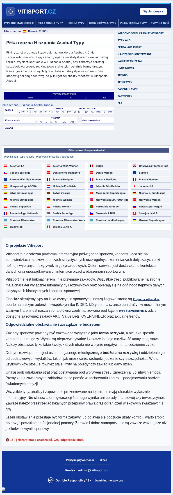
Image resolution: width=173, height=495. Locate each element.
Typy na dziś (160, 23)
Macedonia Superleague (111, 193)
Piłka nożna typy (50, 23)
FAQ (120, 103)
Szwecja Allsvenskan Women (69, 220)
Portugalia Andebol (107, 206)
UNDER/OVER (126, 68)
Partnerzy (125, 96)
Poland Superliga (20, 206)
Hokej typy (76, 23)
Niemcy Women (62, 199)
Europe (143, 172)
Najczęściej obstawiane (135, 54)
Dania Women (104, 172)
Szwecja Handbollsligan (110, 220)
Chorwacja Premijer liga (153, 165)
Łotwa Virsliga (61, 193)
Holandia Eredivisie (64, 186)
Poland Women (62, 206)
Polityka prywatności (80, 460)
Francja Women (148, 179)
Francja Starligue (106, 179)
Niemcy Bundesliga (21, 199)
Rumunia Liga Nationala (24, 213)
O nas (103, 460)
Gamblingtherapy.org (109, 480)
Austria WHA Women (65, 165)
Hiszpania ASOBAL (37, 31)
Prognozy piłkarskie (146, 299)
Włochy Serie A (62, 226)
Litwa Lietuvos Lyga (21, 193)
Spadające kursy (130, 47)
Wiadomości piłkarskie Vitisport (141, 33)
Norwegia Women (150, 199)
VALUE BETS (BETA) (130, 61)
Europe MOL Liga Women (25, 179)
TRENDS (122, 75)
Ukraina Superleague (152, 220)
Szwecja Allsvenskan (22, 220)
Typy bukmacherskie (19, 23)
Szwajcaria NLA (148, 213)
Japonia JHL (146, 186)
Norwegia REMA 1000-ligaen (112, 199)
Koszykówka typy (102, 23)
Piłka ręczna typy (133, 23)
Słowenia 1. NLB (105, 213)
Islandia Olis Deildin (108, 186)
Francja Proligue (63, 179)
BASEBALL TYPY (128, 89)
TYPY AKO (124, 40)
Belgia (99, 165)
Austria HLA (17, 165)
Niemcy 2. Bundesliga (152, 193)
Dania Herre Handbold (66, 172)
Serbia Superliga (63, 213)
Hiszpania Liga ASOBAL (24, 186)
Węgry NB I (16, 226)
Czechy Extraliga (20, 172)
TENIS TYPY (125, 82)
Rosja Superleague (150, 206)
